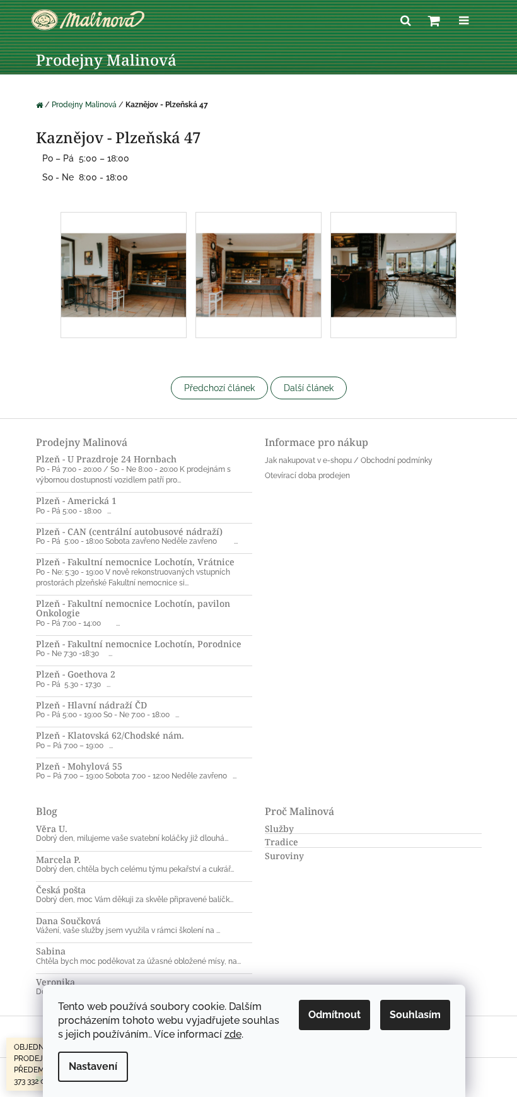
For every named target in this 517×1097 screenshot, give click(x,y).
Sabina (51, 951)
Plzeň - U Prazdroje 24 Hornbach (106, 459)
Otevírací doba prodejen (307, 475)
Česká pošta (61, 890)
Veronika (55, 982)
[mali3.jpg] (258, 254)
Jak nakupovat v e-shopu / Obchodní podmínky (349, 460)
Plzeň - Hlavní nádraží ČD (91, 705)
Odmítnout (334, 1015)
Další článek (309, 388)
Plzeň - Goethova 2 (75, 674)
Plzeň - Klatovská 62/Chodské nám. (110, 735)
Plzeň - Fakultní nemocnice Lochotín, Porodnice (138, 643)
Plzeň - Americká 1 (76, 500)
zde (232, 1034)
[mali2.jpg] (123, 254)
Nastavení (93, 1066)
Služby (279, 828)
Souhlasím (415, 1015)
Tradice (281, 842)
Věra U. (51, 828)
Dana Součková (68, 920)
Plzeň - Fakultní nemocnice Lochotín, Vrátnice (135, 561)
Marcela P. (58, 859)
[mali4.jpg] (393, 254)
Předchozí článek (219, 388)
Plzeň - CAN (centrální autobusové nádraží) (129, 531)
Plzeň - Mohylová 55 (79, 766)
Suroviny (284, 855)
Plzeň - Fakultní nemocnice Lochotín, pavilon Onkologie (133, 608)
